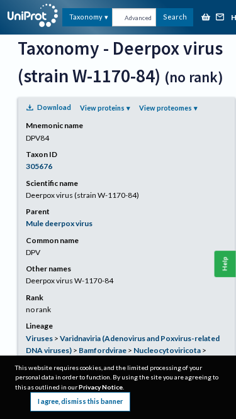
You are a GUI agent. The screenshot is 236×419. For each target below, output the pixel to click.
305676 (39, 166)
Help (225, 264)
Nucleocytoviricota (167, 350)
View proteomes (165, 108)
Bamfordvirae (102, 350)
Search (175, 17)
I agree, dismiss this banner (80, 401)
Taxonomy (86, 17)
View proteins (102, 108)
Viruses (39, 338)
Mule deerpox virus (59, 223)
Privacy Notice (101, 387)
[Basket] (205, 18)
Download (54, 107)
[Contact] (220, 18)
